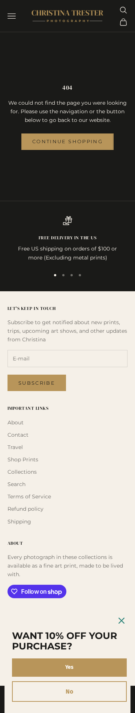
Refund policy (26, 508)
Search (17, 484)
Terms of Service (29, 496)
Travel (15, 447)
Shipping (19, 521)
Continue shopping (67, 141)
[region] (67, 239)
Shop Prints (23, 459)
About (16, 422)
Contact (18, 434)
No (69, 691)
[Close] (121, 621)
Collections (22, 471)
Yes (69, 667)
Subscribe (36, 383)
